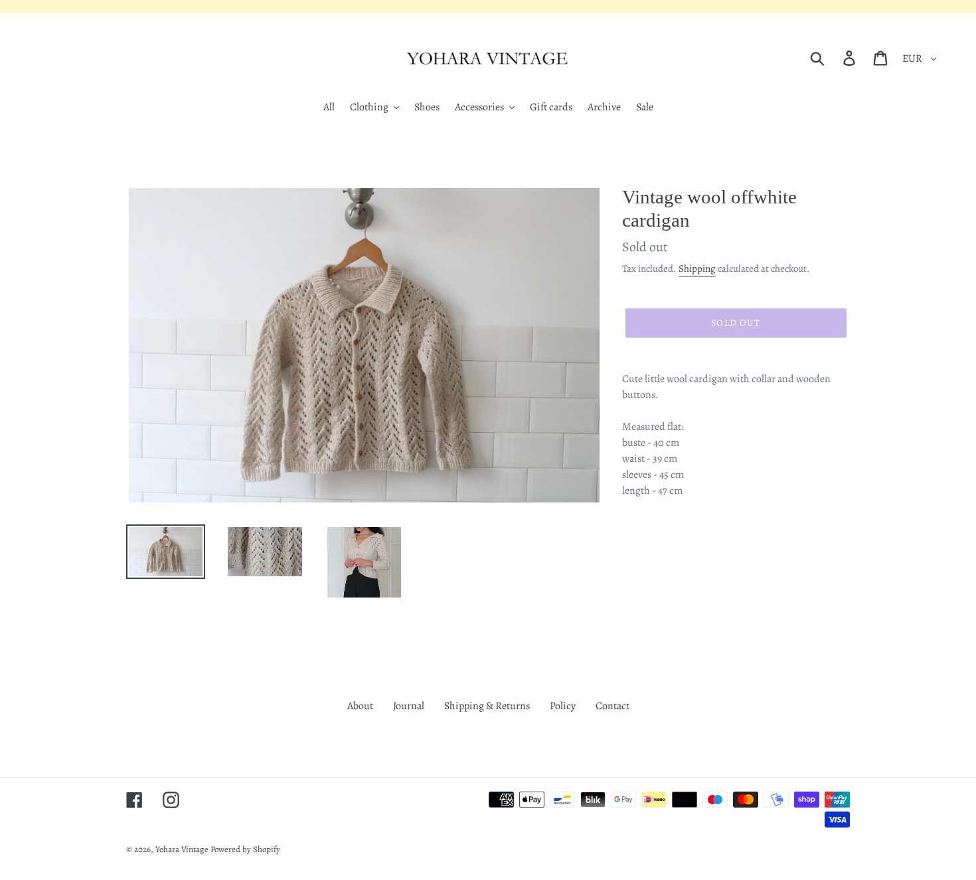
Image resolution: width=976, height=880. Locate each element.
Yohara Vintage (181, 849)
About (360, 706)
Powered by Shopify (245, 849)
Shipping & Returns (487, 706)
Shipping (697, 268)
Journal (408, 706)
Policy (563, 706)
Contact (612, 706)
